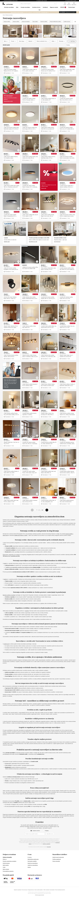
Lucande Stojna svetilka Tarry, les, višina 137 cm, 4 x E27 (67, 326)
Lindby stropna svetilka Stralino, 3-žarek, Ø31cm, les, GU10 (11, 472)
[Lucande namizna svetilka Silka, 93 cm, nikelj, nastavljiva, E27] (49, 433)
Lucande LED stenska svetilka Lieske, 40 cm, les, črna (66, 297)
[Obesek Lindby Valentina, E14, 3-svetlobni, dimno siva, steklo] (11, 317)
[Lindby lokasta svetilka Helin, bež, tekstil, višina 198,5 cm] (49, 462)
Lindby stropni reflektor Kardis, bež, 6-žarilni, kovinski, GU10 (48, 385)
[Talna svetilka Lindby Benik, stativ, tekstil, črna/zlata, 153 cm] (49, 259)
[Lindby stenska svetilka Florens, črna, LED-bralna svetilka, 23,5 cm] (11, 404)
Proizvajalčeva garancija (8, 871)
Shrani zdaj (43, 188)
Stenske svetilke (16, 21)
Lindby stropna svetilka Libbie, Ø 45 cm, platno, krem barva (29, 70)
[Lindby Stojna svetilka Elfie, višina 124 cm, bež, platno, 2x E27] (67, 61)
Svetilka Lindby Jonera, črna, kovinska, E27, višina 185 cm (47, 414)
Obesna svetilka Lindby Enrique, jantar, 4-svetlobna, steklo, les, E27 (30, 356)
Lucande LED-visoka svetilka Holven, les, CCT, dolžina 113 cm (48, 70)
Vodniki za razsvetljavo (33, 865)
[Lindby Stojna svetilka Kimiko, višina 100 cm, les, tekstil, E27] (49, 119)
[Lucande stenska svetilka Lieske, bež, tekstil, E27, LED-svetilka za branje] (67, 259)
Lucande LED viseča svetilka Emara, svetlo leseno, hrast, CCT (29, 472)
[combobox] (38, 3)
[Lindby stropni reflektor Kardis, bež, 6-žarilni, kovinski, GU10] (49, 375)
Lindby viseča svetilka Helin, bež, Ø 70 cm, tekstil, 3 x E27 (30, 215)
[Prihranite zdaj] (39, 12)
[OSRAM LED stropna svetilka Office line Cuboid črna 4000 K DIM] (30, 259)
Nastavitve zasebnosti (17, 889)
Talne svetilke (35, 21)
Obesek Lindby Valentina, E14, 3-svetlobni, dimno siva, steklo (11, 326)
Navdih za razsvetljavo (33, 863)
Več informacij (57, 241)
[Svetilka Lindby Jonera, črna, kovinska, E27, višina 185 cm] (49, 404)
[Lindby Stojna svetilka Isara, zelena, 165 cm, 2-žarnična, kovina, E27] (11, 177)
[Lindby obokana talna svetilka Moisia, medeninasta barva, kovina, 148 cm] (30, 288)
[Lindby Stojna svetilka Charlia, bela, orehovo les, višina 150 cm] (30, 148)
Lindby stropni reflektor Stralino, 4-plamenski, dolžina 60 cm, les (67, 385)
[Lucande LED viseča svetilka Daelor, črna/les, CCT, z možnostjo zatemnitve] (30, 177)
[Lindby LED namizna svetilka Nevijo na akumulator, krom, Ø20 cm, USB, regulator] (67, 148)
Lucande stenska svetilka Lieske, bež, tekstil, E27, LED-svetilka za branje (67, 268)
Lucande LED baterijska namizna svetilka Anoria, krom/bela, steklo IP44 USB (67, 443)
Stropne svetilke (7, 21)
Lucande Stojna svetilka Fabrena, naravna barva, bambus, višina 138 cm (67, 472)
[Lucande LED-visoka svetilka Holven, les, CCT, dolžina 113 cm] (49, 61)
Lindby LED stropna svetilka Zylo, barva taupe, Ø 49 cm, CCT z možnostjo (29, 128)
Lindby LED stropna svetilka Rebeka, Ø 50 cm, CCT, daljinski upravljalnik (11, 70)
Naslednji (74, 21)
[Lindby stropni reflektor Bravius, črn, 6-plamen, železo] (11, 148)
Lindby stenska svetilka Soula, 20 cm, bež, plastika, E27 (48, 99)
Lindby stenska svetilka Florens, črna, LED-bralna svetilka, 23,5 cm (11, 414)
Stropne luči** (8, 763)
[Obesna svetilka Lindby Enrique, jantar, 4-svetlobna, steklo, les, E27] (30, 346)
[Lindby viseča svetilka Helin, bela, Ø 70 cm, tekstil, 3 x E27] (11, 491)
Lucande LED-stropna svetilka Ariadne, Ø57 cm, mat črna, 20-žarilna (48, 297)
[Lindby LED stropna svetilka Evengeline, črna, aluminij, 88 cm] (11, 259)
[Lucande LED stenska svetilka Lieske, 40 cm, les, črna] (67, 288)
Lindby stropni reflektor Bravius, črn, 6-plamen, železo (11, 157)
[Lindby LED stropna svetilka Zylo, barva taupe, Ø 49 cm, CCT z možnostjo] (30, 119)
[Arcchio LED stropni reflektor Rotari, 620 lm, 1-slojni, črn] (11, 288)
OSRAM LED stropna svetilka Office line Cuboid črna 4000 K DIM (30, 268)
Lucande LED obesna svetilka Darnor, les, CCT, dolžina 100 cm (67, 128)
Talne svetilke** (8, 765)
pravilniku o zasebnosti (46, 843)
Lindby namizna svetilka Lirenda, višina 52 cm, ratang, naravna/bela (67, 414)
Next (75, 31)
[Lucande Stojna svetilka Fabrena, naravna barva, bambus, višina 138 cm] (67, 462)
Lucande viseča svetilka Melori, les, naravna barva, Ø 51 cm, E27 (48, 326)
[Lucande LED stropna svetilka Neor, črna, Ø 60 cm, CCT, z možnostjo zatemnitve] (67, 90)
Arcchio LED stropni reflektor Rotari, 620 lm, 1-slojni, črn (10, 297)
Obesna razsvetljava (26, 21)
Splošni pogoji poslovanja (58, 857)
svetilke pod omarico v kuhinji (20, 535)
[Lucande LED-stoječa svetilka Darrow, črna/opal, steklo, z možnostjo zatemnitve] (30, 90)
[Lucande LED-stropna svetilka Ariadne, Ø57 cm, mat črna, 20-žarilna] (49, 288)
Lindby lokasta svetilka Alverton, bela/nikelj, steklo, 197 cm (48, 157)
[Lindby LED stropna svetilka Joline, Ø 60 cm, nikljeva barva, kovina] (67, 206)
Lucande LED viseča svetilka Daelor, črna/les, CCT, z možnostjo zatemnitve (30, 186)
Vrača (4, 867)
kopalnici (27, 610)
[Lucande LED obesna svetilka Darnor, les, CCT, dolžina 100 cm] (67, 119)
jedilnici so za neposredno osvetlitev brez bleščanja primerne (23, 567)
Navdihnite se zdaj (33, 241)
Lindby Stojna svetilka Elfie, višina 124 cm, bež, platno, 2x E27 (67, 70)
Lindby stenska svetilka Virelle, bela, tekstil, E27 (29, 326)
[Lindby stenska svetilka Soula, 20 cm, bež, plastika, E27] (49, 90)
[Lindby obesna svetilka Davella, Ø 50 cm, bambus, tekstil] (30, 375)
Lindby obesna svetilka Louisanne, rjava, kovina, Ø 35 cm (29, 501)
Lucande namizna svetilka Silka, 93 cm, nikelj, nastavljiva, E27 (48, 443)
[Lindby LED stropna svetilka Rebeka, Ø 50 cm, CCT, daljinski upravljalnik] (11, 61)
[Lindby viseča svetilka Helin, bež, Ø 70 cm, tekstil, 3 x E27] (30, 206)
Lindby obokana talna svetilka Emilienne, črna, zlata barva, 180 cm (48, 356)
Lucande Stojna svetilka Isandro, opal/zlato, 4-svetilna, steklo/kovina (29, 414)
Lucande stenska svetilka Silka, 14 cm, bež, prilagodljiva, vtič (48, 501)
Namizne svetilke (44, 21)
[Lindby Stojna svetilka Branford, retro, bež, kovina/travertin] (67, 491)
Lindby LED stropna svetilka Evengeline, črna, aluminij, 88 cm (11, 268)
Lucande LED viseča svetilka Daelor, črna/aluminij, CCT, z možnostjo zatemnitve (10, 215)
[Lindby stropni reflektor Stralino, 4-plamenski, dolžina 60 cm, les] (67, 375)
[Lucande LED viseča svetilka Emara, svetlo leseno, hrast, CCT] (30, 462)
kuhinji (5, 563)
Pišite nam (6, 387)
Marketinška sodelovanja (33, 859)
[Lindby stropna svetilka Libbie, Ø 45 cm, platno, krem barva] (30, 61)
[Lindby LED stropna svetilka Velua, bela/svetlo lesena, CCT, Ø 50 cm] (11, 119)
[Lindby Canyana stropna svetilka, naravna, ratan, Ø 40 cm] (11, 346)
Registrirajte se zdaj (8, 101)
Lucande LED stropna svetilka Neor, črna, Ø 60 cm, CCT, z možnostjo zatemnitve (66, 99)
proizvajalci (49, 846)
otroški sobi (6, 644)
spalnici (5, 579)
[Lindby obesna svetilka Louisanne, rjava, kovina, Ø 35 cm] (30, 491)
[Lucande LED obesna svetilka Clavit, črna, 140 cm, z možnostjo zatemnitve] (30, 433)
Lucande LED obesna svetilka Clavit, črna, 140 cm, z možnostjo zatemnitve (29, 443)
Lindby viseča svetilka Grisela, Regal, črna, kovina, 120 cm (47, 215)
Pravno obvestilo (56, 861)
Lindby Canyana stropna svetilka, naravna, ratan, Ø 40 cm (11, 356)
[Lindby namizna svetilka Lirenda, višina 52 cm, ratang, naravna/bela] (67, 404)
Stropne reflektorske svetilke (55, 21)
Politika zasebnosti (57, 859)
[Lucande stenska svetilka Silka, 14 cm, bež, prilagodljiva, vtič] (49, 491)
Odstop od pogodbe (7, 857)
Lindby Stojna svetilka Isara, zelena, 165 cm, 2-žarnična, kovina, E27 (11, 186)
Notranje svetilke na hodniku (9, 595)
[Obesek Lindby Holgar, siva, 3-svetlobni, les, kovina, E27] (67, 346)
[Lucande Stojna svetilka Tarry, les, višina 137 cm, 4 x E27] (67, 317)
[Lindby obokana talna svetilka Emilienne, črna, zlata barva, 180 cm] (49, 346)
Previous (4, 31)
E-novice (30, 857)
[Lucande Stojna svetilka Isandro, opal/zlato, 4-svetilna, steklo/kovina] (30, 404)
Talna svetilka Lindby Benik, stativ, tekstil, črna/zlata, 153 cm (48, 268)
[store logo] (8, 4)
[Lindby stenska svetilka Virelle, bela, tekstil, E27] (30, 317)
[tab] (6, 41)
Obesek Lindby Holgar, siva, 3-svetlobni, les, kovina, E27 (66, 356)
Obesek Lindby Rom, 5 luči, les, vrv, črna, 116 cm (11, 443)
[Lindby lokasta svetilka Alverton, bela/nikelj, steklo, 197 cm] (49, 148)
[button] (18, 63)
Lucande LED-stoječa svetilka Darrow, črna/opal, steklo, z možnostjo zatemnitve (28, 99)
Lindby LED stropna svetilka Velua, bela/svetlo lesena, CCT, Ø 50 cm (11, 128)
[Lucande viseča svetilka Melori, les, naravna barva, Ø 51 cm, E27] (49, 317)
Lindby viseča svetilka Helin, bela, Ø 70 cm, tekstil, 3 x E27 (11, 501)
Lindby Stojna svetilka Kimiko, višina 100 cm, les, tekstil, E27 (47, 128)
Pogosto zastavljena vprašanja (9, 861)
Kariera (29, 867)
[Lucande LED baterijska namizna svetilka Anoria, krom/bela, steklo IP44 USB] (67, 433)
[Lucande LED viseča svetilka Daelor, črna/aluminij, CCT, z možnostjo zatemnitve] (11, 206)
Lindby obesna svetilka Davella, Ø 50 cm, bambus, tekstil (29, 385)
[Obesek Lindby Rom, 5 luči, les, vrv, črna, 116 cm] (11, 433)
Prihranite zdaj (44, 12)
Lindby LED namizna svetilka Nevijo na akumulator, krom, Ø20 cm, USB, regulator (67, 157)
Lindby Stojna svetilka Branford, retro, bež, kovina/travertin (67, 501)
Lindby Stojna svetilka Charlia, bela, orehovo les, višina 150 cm (30, 157)
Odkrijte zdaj (7, 241)
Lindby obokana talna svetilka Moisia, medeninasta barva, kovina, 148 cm (30, 297)
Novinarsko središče (32, 861)
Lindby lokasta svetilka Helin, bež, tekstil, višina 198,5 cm (48, 472)
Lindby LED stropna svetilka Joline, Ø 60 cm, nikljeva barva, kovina (67, 215)
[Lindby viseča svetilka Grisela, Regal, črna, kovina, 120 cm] (49, 206)
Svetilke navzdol (67, 21)
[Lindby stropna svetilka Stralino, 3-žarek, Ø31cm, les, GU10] (11, 462)
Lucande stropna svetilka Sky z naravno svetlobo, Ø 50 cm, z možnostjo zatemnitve (66, 186)
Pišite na (4, 859)
